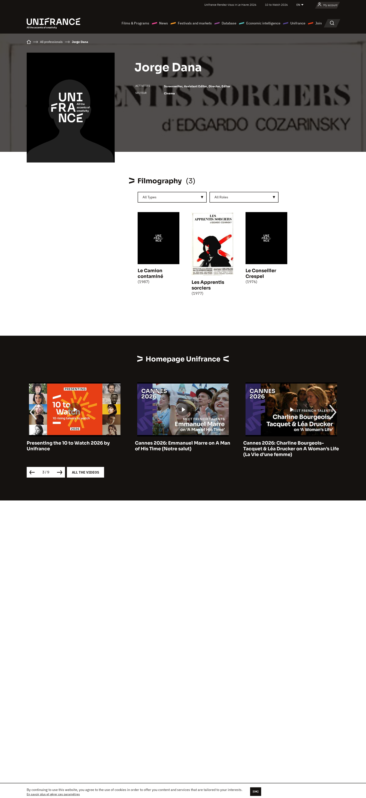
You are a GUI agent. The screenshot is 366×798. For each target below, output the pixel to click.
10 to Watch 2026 (276, 4)
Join (318, 23)
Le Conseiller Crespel (261, 273)
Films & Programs (135, 23)
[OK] (255, 791)
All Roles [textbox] (221, 197)
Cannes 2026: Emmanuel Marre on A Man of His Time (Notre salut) (74, 446)
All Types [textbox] (150, 197)
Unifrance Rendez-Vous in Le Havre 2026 (230, 4)
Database (229, 23)
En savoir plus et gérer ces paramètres (53, 794)
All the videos (85, 472)
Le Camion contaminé (150, 273)
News (163, 23)
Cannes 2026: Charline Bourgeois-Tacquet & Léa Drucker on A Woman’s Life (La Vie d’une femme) (183, 448)
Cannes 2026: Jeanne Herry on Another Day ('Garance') (289, 446)
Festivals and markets (195, 23)
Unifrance (297, 23)
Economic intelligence (263, 23)
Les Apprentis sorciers (208, 285)
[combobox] (172, 197)
